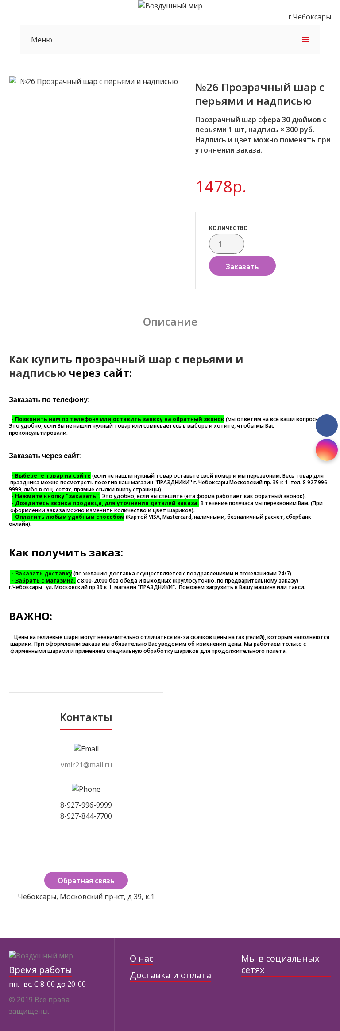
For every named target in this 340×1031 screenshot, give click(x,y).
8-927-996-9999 (86, 805)
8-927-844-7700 (86, 816)
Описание (170, 321)
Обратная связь (86, 880)
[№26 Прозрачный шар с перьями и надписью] (95, 82)
